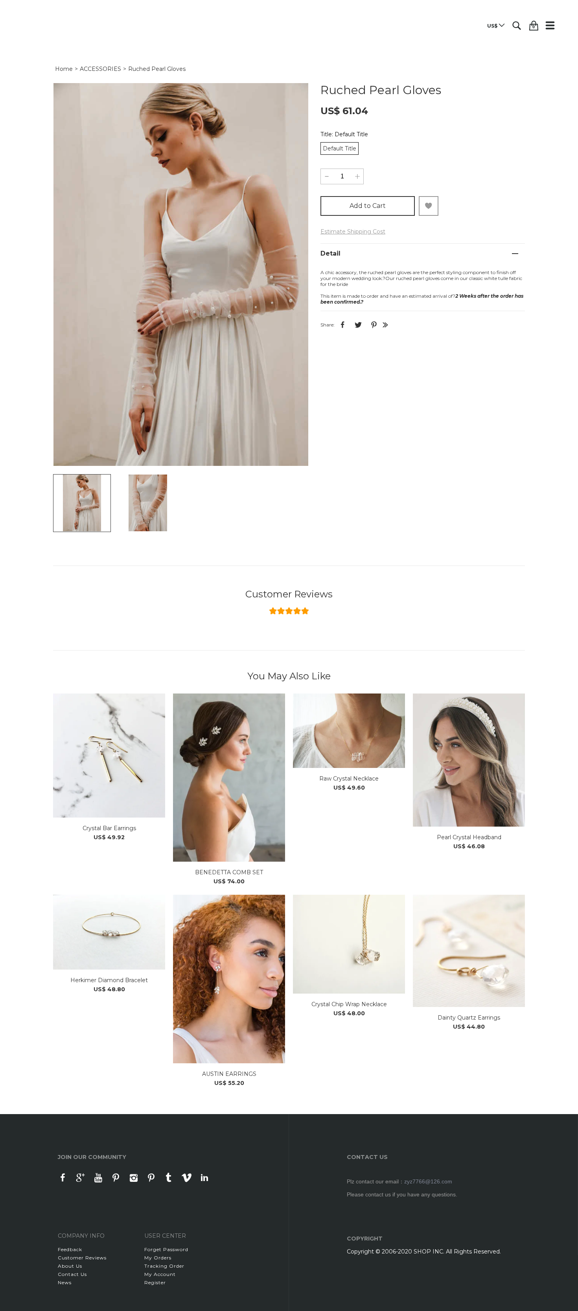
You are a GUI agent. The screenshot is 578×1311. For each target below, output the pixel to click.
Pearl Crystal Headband (469, 837)
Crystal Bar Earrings (109, 828)
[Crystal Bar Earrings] (109, 756)
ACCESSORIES (100, 68)
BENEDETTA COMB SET (229, 872)
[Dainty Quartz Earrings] (469, 951)
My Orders (157, 1258)
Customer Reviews (289, 594)
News (65, 1282)
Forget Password (166, 1249)
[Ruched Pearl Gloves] (180, 274)
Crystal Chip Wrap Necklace (349, 1004)
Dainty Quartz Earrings (469, 1017)
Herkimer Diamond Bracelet (109, 980)
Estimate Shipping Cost (352, 231)
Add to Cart (368, 206)
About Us (70, 1266)
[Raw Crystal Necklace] (349, 731)
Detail (330, 253)
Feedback (70, 1249)
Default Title (339, 148)
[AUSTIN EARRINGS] (229, 979)
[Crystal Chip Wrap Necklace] (349, 944)
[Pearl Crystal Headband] (469, 760)
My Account (160, 1274)
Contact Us (72, 1274)
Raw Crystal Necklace (349, 778)
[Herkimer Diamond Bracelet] (109, 932)
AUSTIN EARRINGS (229, 1073)
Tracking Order (164, 1266)
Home (64, 68)
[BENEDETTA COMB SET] (229, 778)
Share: (327, 325)
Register (155, 1282)
